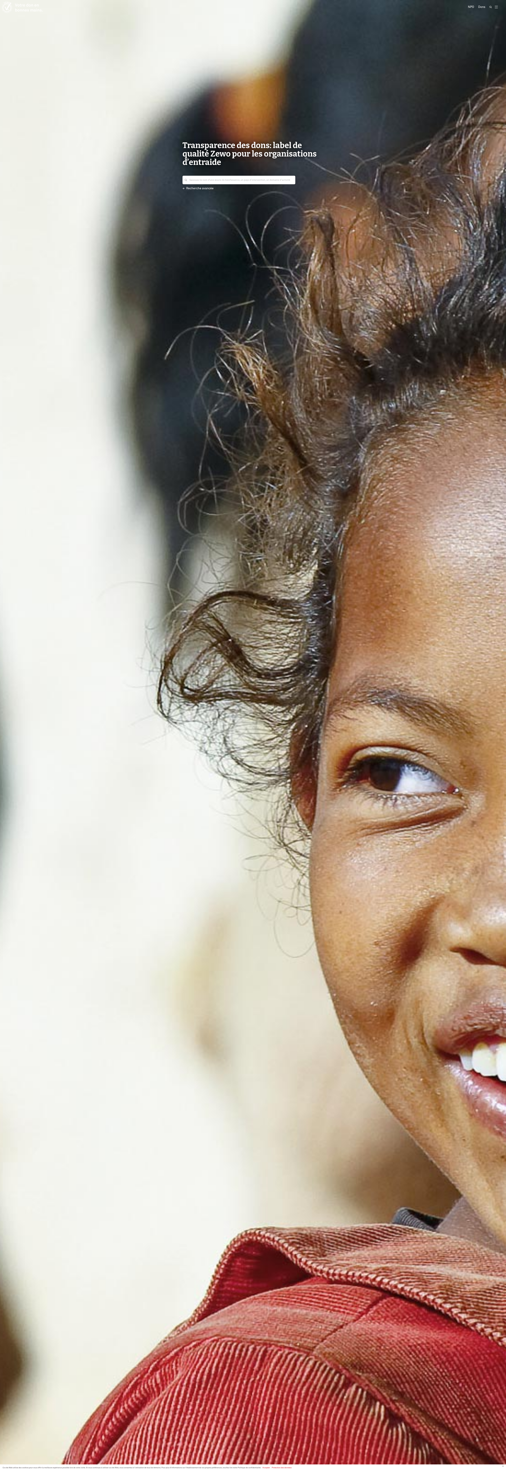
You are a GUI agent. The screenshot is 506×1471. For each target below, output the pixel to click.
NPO (471, 7)
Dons (481, 7)
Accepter (266, 1468)
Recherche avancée (200, 188)
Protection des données (282, 1468)
